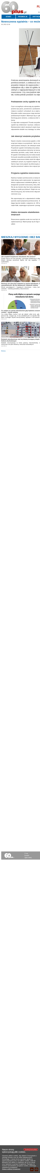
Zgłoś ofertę (28, 857)
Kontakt (27, 855)
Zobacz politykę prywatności (11, 1169)
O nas (26, 853)
